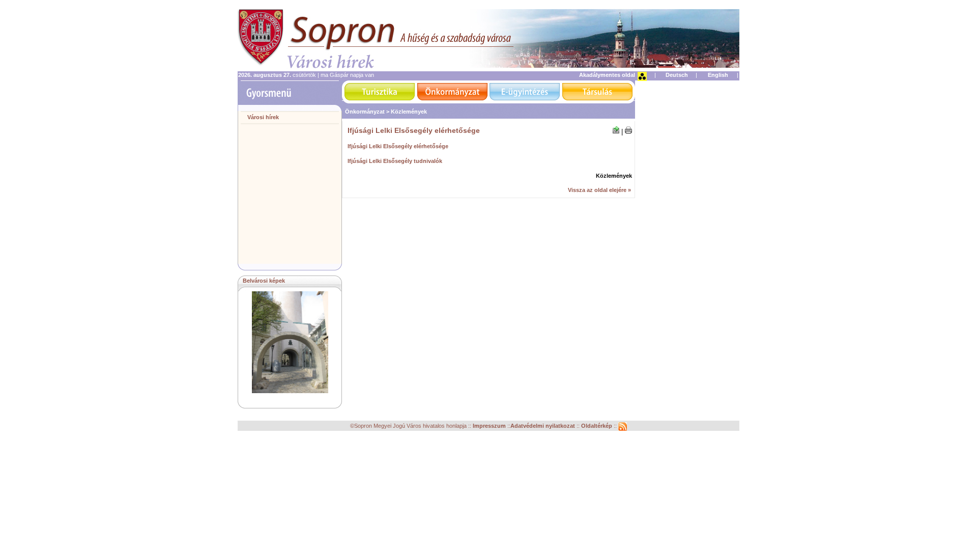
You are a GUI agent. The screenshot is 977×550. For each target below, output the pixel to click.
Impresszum (490, 426)
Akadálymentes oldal (607, 75)
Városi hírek (263, 117)
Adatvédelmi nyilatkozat (542, 426)
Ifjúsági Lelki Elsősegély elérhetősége (398, 146)
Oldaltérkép (597, 426)
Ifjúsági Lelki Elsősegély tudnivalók (395, 161)
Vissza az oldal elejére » (599, 190)
